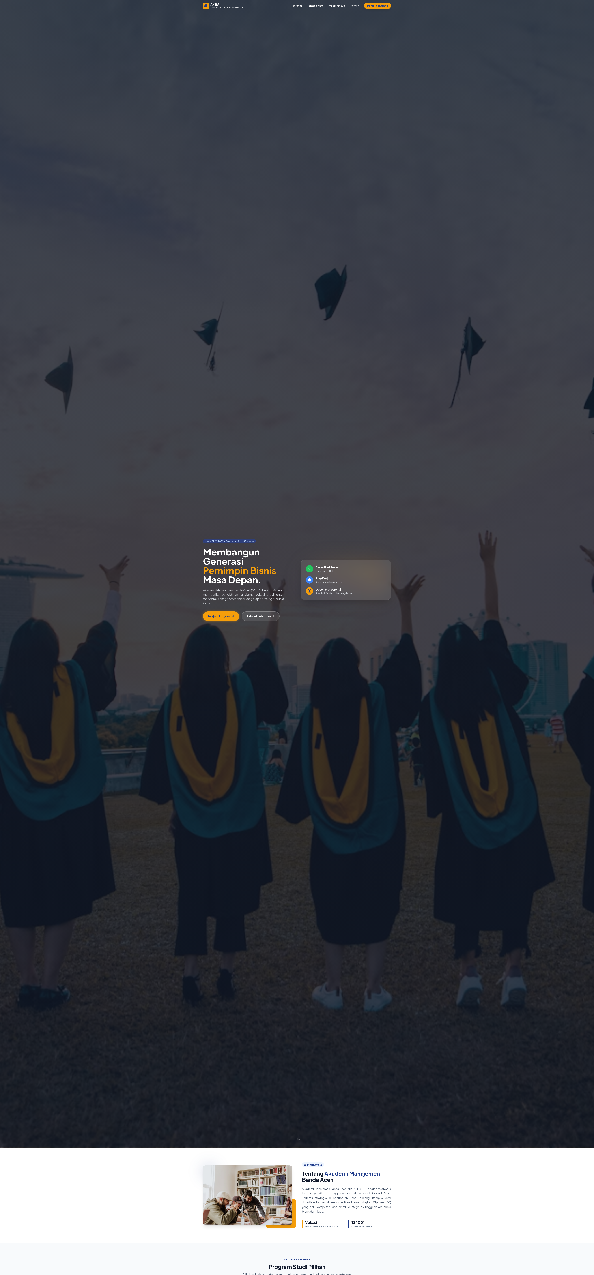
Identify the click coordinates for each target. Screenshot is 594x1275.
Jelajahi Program (219, 616)
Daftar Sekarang (377, 5)
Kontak (355, 5)
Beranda (297, 5)
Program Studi (337, 5)
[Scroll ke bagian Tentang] (298, 1139)
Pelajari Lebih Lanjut (260, 616)
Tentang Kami (315, 5)
